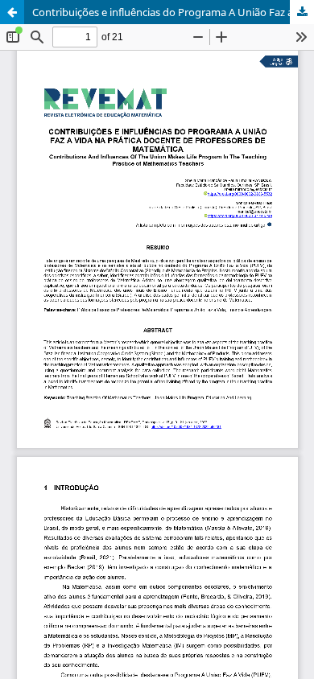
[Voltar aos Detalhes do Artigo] (12, 12)
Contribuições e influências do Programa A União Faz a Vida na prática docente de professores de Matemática (173, 12)
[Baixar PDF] (302, 12)
